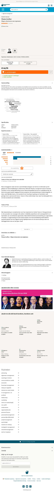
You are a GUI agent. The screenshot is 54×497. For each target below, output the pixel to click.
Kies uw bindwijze (5, 59)
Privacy (34, 478)
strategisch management (8, 427)
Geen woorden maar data (25, 332)
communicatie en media (7, 380)
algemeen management (7, 375)
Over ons (39, 480)
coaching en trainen (6, 378)
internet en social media (7, 390)
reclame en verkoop (6, 424)
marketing (4, 400)
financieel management (7, 385)
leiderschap (4, 397)
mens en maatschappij (7, 402)
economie (3, 383)
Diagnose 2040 (5, 355)
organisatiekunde (6, 410)
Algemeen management (7, 13)
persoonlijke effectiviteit (7, 417)
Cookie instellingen (46, 478)
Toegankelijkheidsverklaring (19, 480)
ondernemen (4, 407)
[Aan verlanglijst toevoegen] (51, 72)
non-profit (4, 405)
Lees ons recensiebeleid (6, 177)
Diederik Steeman (5, 17)
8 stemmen (10, 23)
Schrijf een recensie (8, 174)
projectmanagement (6, 419)
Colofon (29, 478)
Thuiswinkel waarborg (9, 478)
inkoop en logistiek (6, 387)
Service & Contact (31, 480)
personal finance (5, 412)
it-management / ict (6, 392)
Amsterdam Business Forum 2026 (15, 293)
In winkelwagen (10, 72)
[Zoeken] (46, 9)
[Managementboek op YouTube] (27, 486)
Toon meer (26, 229)
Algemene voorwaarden (21, 478)
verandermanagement (7, 429)
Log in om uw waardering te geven (8, 171)
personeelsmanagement (7, 415)
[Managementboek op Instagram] (30, 486)
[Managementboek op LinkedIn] (23, 486)
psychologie (4, 422)
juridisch (3, 395)
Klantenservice (5, 447)
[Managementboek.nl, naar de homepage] (5, 6)
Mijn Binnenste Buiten (42, 332)
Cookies (38, 478)
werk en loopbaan (6, 432)
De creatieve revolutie (6, 332)
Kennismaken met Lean (25, 355)
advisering (4, 373)
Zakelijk (3, 450)
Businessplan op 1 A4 (42, 355)
